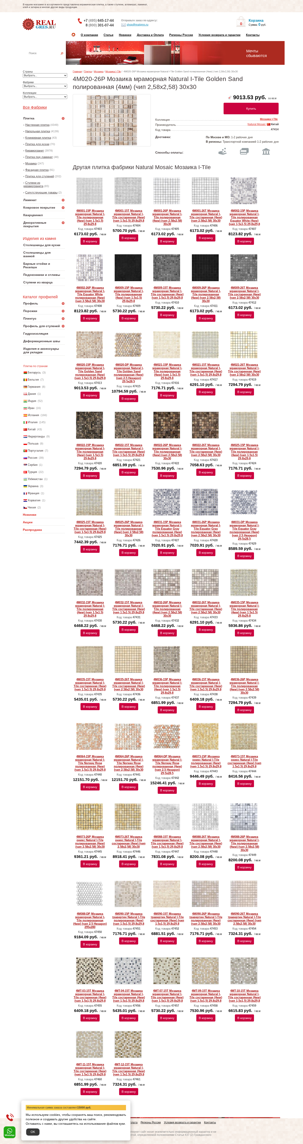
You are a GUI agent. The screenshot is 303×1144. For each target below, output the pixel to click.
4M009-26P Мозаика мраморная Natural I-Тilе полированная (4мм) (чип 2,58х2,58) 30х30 (206, 294)
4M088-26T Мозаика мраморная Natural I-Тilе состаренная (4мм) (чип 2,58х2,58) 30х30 (205, 841)
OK (33, 1132)
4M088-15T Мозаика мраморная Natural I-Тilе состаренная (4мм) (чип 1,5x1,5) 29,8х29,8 (167, 841)
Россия (32, 457)
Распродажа (32, 529)
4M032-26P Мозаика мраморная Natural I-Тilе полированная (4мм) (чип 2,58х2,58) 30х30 (167, 609)
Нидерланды (36, 436)
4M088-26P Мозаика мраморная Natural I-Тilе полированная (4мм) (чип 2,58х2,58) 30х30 (244, 843)
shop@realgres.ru (137, 24)
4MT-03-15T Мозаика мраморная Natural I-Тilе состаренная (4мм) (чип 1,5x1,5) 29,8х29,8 (90, 995)
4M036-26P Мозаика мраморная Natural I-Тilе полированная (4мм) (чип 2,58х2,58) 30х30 (244, 686)
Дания (32, 393)
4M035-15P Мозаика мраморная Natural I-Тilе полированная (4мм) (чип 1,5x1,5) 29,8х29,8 (244, 609)
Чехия (32, 507)
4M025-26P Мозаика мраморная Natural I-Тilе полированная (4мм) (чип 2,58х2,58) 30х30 (129, 528)
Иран (31, 408)
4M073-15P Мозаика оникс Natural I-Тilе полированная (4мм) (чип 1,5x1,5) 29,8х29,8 (205, 761)
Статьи (108, 35)
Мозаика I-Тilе (113, 71)
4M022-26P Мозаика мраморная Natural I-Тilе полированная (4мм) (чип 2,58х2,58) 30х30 (167, 451)
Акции (28, 522)
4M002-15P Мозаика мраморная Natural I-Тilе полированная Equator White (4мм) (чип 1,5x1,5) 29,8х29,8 (244, 217)
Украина (33, 486)
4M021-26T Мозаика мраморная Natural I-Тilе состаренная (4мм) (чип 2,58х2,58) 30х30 (244, 369)
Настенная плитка (49, 59)
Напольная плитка (37, 131)
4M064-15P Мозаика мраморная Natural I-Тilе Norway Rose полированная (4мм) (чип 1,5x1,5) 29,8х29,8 (90, 763)
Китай (31, 429)
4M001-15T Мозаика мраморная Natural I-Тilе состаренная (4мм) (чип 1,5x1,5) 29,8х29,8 (128, 215)
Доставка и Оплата (150, 35)
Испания (33, 415)
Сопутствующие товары (41, 192)
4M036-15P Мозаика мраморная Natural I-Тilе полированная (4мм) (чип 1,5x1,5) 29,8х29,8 (167, 686)
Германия (34, 386)
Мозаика (31, 163)
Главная (77, 71)
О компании (89, 35)
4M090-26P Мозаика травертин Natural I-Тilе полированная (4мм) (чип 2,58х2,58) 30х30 (205, 918)
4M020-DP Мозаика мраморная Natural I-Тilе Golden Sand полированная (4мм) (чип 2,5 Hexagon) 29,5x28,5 (129, 373)
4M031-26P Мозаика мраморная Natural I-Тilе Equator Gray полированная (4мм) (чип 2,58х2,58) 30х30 (206, 528)
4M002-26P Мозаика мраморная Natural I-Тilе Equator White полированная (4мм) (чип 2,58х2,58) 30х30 (90, 294)
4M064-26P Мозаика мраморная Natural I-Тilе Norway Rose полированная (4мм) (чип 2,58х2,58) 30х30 (129, 763)
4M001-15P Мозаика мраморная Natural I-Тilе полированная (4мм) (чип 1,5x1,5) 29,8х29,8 (90, 217)
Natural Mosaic (257, 124)
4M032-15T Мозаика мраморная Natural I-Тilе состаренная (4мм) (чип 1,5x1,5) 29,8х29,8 (128, 607)
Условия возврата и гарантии (219, 35)
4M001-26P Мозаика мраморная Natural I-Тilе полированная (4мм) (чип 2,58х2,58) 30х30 (167, 217)
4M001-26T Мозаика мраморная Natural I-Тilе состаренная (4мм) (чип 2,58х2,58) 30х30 (205, 215)
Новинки (125, 35)
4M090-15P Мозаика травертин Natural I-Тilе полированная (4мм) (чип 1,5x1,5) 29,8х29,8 (128, 918)
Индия (32, 401)
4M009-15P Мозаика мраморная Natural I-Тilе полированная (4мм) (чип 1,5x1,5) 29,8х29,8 (129, 294)
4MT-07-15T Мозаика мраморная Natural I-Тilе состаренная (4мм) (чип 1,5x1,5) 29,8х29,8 (167, 995)
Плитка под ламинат (39, 157)
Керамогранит (34, 150)
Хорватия (34, 500)
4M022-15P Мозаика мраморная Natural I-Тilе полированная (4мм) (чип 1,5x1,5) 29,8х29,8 (90, 451)
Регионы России (181, 35)
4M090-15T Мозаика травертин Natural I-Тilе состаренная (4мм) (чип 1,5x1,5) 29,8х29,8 (167, 918)
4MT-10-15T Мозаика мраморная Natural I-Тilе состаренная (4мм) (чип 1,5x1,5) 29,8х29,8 (244, 995)
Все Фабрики (35, 107)
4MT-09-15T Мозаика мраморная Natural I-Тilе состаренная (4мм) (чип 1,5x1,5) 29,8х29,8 (205, 995)
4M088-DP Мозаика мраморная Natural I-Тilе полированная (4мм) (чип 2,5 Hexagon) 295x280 (90, 920)
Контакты (253, 35)
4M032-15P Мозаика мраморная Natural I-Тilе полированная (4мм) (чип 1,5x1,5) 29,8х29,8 (90, 609)
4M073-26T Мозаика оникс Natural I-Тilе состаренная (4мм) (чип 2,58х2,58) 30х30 (129, 841)
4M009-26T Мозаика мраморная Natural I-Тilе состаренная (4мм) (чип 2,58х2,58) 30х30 (244, 292)
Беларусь (34, 372)
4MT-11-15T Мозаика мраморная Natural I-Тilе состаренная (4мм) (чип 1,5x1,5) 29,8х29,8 (90, 1069)
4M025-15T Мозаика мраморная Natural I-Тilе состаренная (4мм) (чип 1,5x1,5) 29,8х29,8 (90, 527)
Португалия (35, 450)
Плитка (88, 71)
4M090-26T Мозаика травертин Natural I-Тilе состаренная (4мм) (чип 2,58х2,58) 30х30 (244, 918)
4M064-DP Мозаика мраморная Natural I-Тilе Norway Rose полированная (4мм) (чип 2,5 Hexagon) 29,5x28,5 (167, 765)
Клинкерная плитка (38, 137)
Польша (33, 443)
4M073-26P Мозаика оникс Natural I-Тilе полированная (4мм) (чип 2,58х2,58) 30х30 (90, 841)
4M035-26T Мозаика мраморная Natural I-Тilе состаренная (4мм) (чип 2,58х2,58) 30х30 (128, 684)
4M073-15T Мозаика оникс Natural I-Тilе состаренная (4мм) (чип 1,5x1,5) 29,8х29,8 (244, 761)
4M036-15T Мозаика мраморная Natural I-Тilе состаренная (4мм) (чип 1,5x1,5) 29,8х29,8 (205, 684)
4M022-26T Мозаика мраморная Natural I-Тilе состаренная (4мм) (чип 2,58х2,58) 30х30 (205, 450)
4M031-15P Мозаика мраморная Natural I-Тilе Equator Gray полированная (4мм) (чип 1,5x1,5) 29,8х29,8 (167, 528)
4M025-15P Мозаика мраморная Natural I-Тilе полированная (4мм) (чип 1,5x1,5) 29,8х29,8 (244, 451)
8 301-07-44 (100, 25)
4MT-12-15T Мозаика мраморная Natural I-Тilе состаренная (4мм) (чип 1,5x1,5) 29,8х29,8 (128, 1069)
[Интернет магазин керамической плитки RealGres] (39, 24)
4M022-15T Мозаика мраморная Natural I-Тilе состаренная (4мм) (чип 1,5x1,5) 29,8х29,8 (128, 450)
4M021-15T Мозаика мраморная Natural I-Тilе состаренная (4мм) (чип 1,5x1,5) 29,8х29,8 (205, 369)
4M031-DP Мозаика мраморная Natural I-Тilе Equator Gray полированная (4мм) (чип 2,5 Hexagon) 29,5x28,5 (244, 530)
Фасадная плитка (37, 170)
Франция (33, 493)
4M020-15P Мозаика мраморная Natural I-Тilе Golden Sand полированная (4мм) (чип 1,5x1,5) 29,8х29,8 (90, 371)
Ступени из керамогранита (33, 184)
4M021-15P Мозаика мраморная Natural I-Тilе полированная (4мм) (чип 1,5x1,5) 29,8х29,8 (167, 371)
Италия (32, 422)
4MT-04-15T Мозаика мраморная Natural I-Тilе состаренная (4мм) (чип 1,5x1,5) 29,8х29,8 (128, 995)
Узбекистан (35, 479)
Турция (32, 472)
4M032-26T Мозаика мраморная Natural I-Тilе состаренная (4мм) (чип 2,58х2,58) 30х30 (205, 607)
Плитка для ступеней (39, 176)
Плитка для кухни (37, 144)
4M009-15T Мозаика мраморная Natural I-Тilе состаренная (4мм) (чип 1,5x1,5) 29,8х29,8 (167, 292)
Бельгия (33, 379)
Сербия (32, 464)
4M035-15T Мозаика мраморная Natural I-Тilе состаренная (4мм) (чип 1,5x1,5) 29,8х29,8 (90, 684)
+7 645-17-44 (99, 20)
